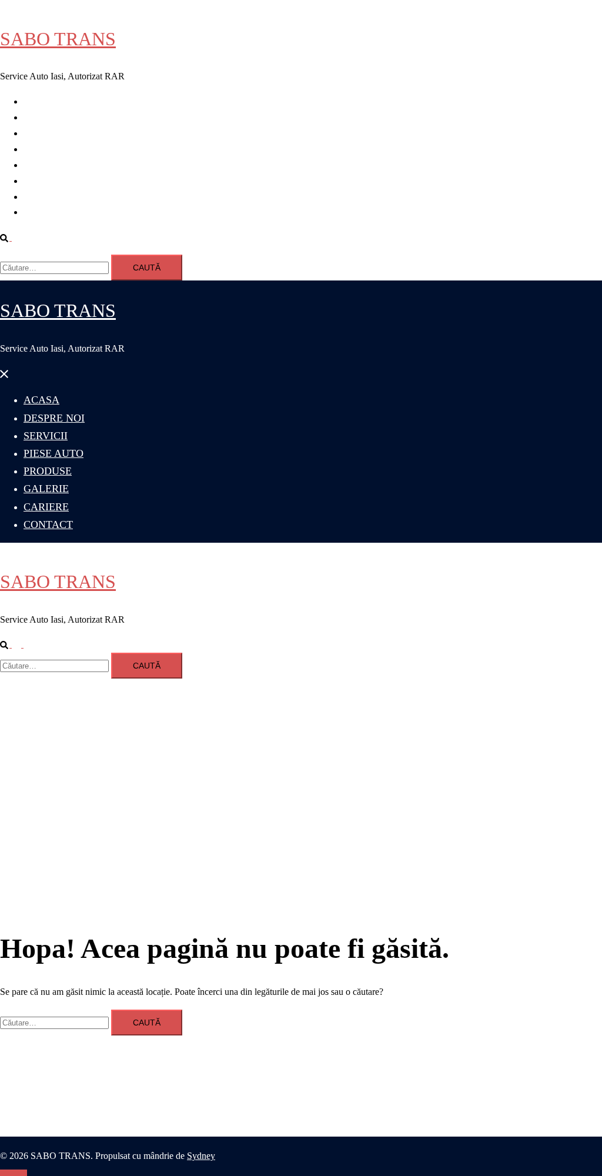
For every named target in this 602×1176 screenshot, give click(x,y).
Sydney (201, 1156)
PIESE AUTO (51, 149)
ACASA (40, 101)
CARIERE (44, 197)
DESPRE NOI (51, 117)
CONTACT (46, 212)
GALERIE (44, 181)
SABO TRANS (58, 38)
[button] (10, 237)
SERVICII (43, 133)
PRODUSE (46, 165)
